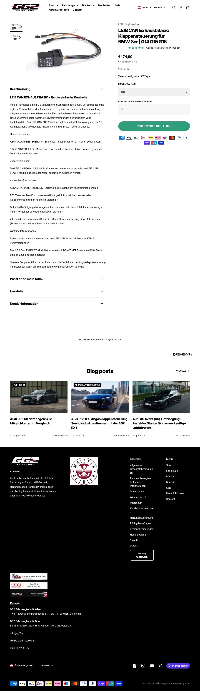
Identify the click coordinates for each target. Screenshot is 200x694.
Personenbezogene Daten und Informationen (140, 482)
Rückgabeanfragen (140, 523)
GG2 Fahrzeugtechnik (161, 683)
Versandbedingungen (141, 529)
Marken (86, 5)
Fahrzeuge (68, 5)
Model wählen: (127, 84)
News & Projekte (175, 493)
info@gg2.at (17, 633)
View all (181, 371)
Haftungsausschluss (141, 517)
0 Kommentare (60, 435)
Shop (52, 5)
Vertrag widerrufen (142, 555)
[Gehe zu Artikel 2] (16, 37)
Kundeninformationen (141, 510)
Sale (168, 487)
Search (134, 540)
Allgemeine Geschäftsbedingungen (141, 469)
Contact (170, 499)
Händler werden (138, 534)
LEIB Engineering (128, 24)
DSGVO (134, 545)
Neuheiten (171, 482)
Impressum (136, 502)
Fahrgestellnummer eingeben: (135, 101)
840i (122, 92)
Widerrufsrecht (138, 497)
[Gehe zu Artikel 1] (16, 27)
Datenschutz (137, 491)
